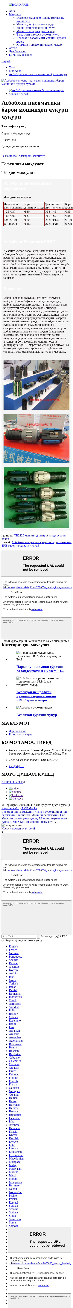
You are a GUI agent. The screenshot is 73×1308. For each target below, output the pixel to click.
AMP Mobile (29, 808)
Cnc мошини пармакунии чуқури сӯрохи (27, 811)
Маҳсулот (15, 14)
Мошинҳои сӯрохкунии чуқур (35, 27)
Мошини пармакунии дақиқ (19, 818)
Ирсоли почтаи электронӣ (18, 828)
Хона (12, 11)
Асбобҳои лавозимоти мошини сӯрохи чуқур (38, 74)
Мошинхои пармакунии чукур (35, 31)
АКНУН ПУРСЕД (13, 782)
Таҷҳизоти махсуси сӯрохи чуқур (37, 34)
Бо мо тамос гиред (20, 54)
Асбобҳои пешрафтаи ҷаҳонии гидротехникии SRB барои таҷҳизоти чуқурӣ (36, 544)
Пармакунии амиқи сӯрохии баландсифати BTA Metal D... (40, 669)
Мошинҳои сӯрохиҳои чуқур (35, 24)
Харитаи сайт (10, 808)
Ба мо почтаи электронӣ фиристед (23, 155)
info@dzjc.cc (16, 766)
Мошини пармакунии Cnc (48, 815)
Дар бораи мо (17, 51)
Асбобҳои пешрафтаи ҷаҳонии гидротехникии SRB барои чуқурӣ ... (36, 696)
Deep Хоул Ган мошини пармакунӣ (32, 821)
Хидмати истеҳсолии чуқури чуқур (39, 44)
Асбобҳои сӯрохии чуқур (36, 715)
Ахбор (13, 48)
